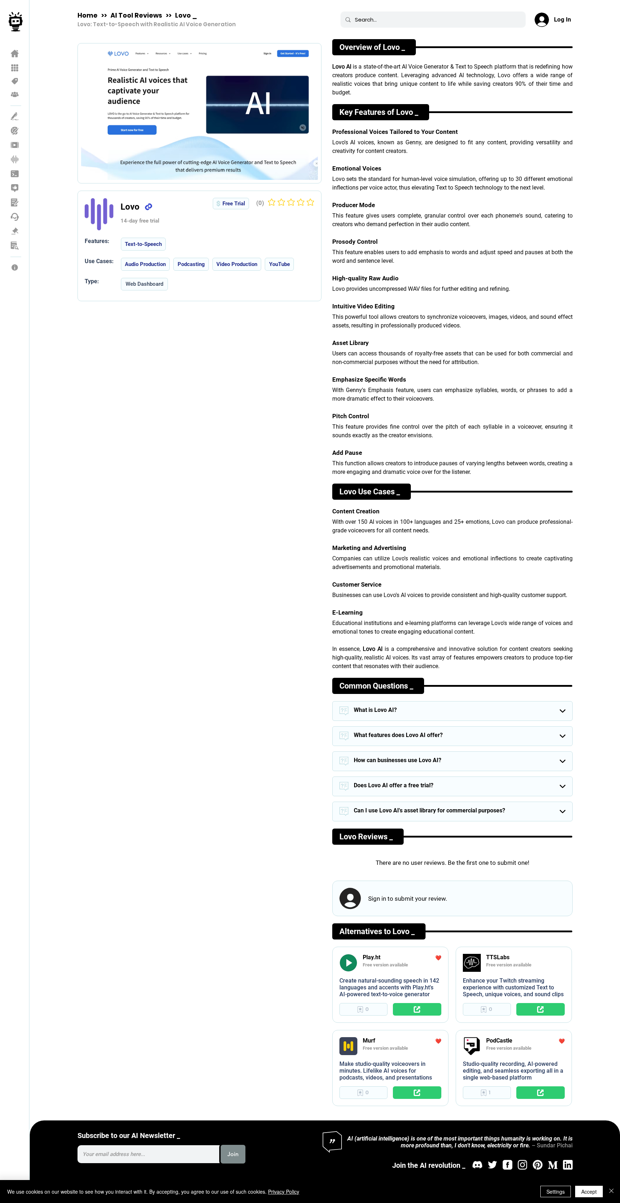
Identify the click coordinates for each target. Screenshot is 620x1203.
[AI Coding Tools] (15, 174)
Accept (589, 1191)
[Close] (611, 1191)
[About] (15, 267)
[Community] (15, 94)
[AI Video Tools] (15, 145)
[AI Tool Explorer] (15, 68)
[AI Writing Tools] (15, 116)
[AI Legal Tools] (15, 231)
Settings (555, 1191)
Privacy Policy (283, 1191)
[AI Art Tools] (15, 130)
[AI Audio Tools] (15, 159)
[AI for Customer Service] (15, 217)
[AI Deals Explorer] (15, 81)
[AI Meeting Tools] (15, 202)
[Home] (15, 53)
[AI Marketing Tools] (15, 188)
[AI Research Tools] (15, 245)
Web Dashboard (144, 284)
